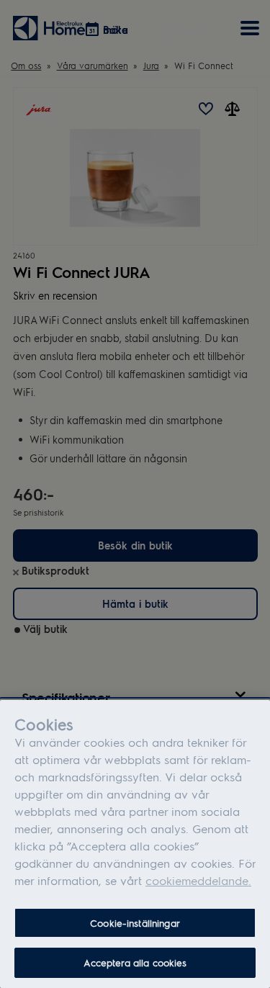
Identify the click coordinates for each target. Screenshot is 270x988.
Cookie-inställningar (135, 923)
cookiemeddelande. (198, 880)
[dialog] (135, 844)
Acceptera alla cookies (135, 962)
